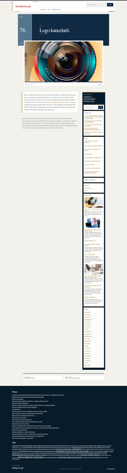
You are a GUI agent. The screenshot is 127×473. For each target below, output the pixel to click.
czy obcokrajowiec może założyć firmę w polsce (36, 447)
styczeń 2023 (87, 324)
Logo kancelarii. (16, 409)
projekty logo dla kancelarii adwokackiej (58, 102)
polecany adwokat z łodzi (105, 451)
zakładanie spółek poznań (88, 457)
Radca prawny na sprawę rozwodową (22, 419)
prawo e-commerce (31, 453)
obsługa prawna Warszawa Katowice (101, 449)
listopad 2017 (87, 353)
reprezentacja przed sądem (62, 455)
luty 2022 (86, 329)
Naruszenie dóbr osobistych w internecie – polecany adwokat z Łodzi (30, 401)
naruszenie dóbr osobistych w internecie (46, 449)
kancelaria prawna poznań (90, 240)
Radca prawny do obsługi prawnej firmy (93, 161)
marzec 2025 (87, 317)
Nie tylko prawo (43, 9)
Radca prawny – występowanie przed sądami (92, 150)
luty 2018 (86, 346)
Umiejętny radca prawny (90, 164)
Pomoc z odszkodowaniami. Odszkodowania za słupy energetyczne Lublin (31, 425)
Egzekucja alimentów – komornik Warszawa (23, 432)
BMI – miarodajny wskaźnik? (72, 378)
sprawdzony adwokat (75, 455)
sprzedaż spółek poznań (89, 455)
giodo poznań (77, 447)
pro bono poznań (54, 453)
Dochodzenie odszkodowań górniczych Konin (61, 447)
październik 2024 (88, 319)
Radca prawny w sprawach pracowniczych (93, 145)
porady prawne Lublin (24, 453)
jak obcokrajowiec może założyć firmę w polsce (96, 447)
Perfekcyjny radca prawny (90, 297)
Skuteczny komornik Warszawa (20, 403)
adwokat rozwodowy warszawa (58, 445)
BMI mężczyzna (19, 447)
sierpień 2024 (87, 321)
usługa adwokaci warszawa (30, 457)
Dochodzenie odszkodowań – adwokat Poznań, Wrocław (93, 230)
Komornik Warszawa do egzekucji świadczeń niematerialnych (92, 172)
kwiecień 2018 (88, 341)
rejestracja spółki (40, 455)
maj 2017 (86, 363)
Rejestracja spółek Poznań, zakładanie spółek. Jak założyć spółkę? (93, 276)
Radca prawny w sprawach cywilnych (92, 168)
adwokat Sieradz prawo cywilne (74, 445)
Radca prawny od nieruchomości (20, 423)
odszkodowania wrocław (26, 451)
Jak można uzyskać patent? (19, 417)
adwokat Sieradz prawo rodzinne (92, 445)
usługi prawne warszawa (51, 457)
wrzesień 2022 (88, 326)
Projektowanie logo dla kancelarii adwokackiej (91, 141)
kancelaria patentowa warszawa (19, 449)
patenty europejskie (93, 451)
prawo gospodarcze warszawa (42, 453)
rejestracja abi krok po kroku (23, 455)
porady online (16, 453)
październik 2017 (88, 355)
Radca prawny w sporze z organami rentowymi (92, 245)
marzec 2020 (87, 338)
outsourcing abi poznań (79, 451)
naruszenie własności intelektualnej (68, 449)
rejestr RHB (49, 455)
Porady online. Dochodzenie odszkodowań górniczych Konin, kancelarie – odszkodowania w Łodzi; (38, 395)
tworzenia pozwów (103, 455)
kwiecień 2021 (88, 333)
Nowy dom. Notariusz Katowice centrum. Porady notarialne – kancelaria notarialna (33, 405)
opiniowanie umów (63, 451)
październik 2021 (88, 331)
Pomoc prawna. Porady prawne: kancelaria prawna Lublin (27, 421)
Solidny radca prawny (17, 399)
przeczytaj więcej (88, 154)
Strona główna (111, 468)
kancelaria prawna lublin (32, 449)
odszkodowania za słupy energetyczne (44, 451)
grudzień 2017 (87, 350)
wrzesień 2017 (88, 358)
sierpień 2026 (87, 312)
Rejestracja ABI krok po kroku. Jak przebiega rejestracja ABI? (28, 397)
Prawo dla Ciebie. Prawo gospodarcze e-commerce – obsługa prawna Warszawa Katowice (35, 427)
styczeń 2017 (87, 365)
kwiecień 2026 (88, 314)
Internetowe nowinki (29, 378)
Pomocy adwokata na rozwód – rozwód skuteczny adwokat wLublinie (30, 434)
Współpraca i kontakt (56, 9)
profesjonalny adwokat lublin (85, 453)
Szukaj (110, 4)
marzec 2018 (87, 343)
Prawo (49, 9)
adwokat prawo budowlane (20, 445)
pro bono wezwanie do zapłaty (68, 453)
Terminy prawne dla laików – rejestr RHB (22, 438)
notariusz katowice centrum (88, 449)
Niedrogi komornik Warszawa (19, 430)
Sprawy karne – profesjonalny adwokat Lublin (93, 209)
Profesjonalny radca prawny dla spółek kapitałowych (93, 286)
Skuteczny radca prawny (90, 254)
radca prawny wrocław (100, 453)
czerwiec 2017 (88, 360)
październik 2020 (88, 336)
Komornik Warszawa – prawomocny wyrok (94, 157)
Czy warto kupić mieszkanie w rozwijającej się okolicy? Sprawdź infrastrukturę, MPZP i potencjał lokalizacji (94, 117)
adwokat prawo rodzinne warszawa (38, 445)
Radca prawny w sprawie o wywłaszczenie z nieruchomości (27, 413)
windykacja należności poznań (70, 457)
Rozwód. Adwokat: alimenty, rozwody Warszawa (24, 407)
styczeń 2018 (87, 348)
